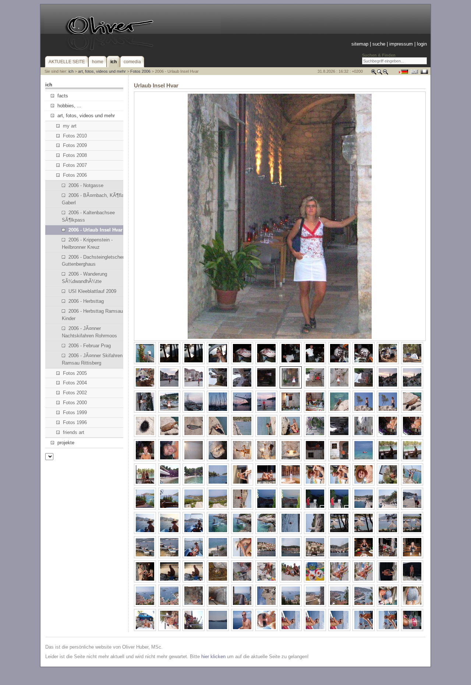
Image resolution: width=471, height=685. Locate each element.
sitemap (359, 44)
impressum (401, 44)
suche (378, 44)
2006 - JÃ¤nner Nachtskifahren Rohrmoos (89, 332)
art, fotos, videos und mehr (102, 71)
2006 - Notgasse (85, 185)
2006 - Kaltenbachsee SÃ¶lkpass (88, 216)
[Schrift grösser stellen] (374, 73)
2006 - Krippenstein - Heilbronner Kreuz (87, 243)
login (422, 44)
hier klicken (213, 656)
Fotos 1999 (75, 412)
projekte (65, 442)
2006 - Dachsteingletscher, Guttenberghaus (93, 260)
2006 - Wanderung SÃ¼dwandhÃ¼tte (84, 277)
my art (70, 126)
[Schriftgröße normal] (380, 73)
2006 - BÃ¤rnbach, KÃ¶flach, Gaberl (96, 199)
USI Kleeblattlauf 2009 (92, 291)
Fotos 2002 (75, 392)
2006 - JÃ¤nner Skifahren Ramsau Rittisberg (92, 359)
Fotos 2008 (75, 155)
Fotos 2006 (140, 71)
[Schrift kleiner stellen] (386, 73)
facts (62, 95)
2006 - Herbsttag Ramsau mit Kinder (96, 314)
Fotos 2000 (75, 402)
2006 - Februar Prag (89, 345)
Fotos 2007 (75, 165)
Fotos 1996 (75, 422)
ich (71, 71)
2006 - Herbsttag (86, 301)
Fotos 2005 (75, 373)
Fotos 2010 (75, 136)
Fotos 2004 (75, 382)
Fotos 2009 (75, 145)
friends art (73, 432)
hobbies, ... (69, 105)
